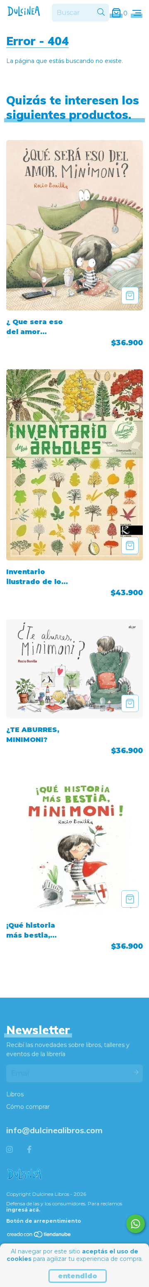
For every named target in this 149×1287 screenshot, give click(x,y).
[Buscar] (101, 12)
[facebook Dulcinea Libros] (29, 1149)
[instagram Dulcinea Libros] (9, 1149)
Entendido (77, 1276)
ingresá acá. (23, 1210)
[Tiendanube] (39, 1236)
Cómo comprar (28, 1106)
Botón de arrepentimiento (43, 1221)
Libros (15, 1094)
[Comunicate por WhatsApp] (135, 1223)
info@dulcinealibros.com (54, 1130)
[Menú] (136, 12)
